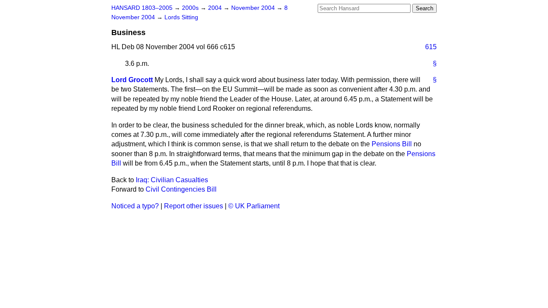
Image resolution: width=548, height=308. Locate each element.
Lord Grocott (132, 79)
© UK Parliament (254, 206)
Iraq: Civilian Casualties (172, 180)
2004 (215, 8)
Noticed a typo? (135, 206)
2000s (191, 8)
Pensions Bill (392, 144)
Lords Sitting (181, 17)
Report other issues (193, 206)
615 (431, 46)
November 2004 (254, 8)
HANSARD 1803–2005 (142, 8)
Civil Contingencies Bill (181, 189)
